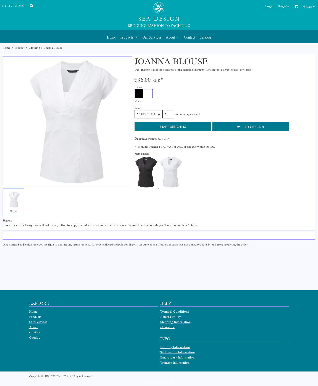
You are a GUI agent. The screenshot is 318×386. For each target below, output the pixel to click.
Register (283, 6)
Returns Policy (170, 316)
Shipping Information (175, 322)
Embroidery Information (177, 357)
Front (13, 211)
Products (35, 316)
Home (6, 47)
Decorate (141, 138)
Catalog (34, 337)
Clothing (34, 47)
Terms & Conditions (174, 311)
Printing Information (175, 347)
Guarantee (167, 327)
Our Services (38, 322)
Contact (34, 332)
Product (19, 47)
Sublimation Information (177, 352)
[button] (129, 36)
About (33, 327)
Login (269, 6)
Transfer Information (175, 362)
